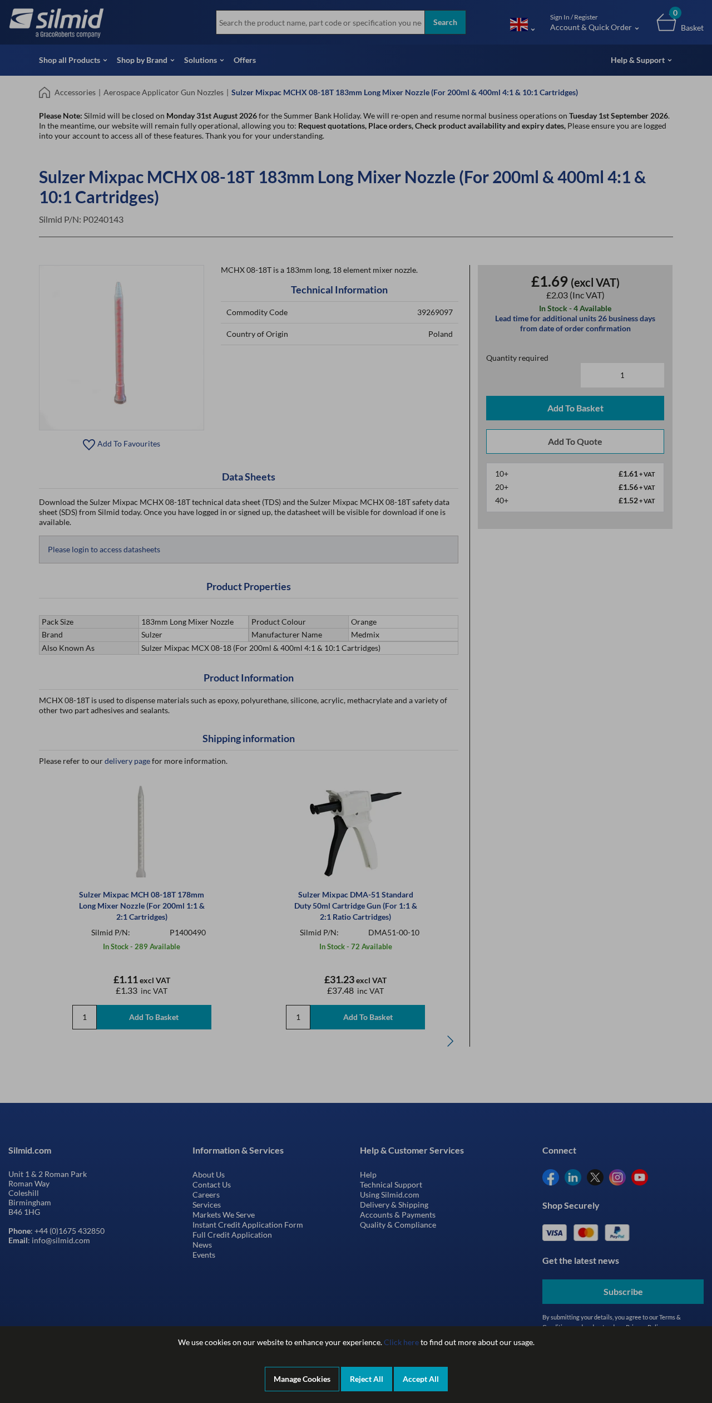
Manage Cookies (302, 1379)
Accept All (421, 1379)
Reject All (366, 1379)
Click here (401, 1342)
